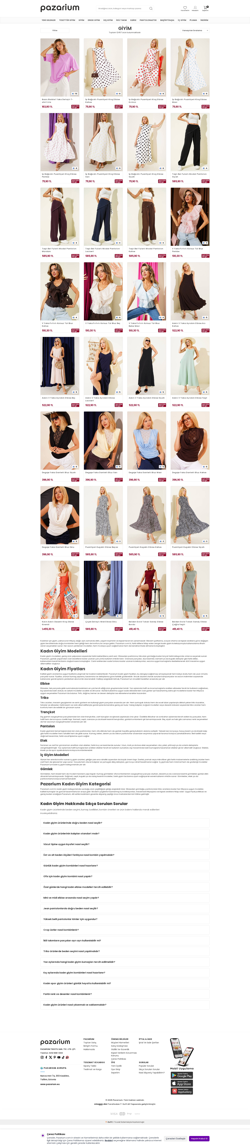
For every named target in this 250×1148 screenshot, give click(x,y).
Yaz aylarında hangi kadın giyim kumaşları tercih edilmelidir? (79, 962)
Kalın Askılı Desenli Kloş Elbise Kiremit (58, 623)
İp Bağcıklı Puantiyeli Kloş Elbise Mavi (189, 101)
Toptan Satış (89, 1042)
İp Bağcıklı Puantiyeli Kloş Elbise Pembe (59, 175)
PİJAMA (193, 20)
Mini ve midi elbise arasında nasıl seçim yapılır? (71, 897)
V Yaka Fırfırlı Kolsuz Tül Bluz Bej (102, 323)
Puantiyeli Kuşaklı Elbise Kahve (145, 547)
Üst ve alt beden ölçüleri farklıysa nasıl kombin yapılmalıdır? (78, 855)
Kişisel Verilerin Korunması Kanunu (124, 1054)
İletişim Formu (90, 1046)
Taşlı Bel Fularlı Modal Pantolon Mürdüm (59, 250)
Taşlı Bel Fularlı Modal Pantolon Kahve (146, 250)
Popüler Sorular (146, 1066)
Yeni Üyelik (116, 1066)
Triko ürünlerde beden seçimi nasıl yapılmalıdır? (71, 951)
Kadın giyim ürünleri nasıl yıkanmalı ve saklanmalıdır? (74, 1004)
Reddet (109, 1140)
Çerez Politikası (118, 1059)
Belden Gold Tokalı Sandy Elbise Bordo (146, 623)
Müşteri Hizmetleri (120, 1042)
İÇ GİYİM (182, 20)
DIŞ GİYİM (108, 20)
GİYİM (81, 20)
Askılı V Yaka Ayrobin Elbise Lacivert (100, 399)
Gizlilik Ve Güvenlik (120, 1049)
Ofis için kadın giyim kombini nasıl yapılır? (67, 876)
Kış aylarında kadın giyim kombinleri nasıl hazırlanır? (74, 972)
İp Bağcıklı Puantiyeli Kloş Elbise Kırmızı (146, 101)
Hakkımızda (89, 1049)
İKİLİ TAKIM (121, 20)
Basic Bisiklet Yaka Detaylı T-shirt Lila (57, 101)
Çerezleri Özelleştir (175, 1138)
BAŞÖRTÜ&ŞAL (167, 20)
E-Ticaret (116, 1122)
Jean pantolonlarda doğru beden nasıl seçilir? (70, 908)
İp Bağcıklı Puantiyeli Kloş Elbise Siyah (146, 175)
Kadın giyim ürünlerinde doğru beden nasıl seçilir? (72, 823)
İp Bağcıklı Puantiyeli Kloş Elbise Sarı (102, 175)
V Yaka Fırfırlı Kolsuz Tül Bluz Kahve (57, 324)
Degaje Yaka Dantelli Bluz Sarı (101, 472)
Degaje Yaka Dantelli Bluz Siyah (59, 472)
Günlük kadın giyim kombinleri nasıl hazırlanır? (70, 865)
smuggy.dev (100, 1104)
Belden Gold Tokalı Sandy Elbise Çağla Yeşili (189, 623)
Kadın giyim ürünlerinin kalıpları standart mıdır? (71, 833)
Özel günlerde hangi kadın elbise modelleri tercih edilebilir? (78, 887)
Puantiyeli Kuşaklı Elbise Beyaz (101, 547)
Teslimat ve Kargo (92, 1069)
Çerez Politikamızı (75, 1140)
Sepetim (115, 1072)
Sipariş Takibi (89, 1066)
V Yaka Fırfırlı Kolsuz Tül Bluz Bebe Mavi (144, 324)
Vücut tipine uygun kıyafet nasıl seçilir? (66, 844)
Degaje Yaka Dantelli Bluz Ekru (58, 547)
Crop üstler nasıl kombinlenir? (61, 930)
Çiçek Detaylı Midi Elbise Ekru (101, 621)
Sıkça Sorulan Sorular (149, 1069)
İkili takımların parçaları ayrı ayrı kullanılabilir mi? (72, 940)
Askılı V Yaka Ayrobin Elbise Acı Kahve (189, 324)
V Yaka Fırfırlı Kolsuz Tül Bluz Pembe (187, 250)
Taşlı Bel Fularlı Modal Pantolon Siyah (189, 175)
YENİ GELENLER (49, 20)
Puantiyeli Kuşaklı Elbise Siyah (188, 547)
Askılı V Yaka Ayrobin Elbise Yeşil (189, 398)
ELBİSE (133, 20)
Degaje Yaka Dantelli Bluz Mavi (145, 472)
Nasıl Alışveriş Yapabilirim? (152, 1072)
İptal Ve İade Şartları (149, 1042)
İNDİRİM (204, 20)
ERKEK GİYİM (94, 20)
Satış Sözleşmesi (119, 1046)
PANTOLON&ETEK (148, 20)
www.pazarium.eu (50, 1084)
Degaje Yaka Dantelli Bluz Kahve (189, 472)
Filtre (55, 30)
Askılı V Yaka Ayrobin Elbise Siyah (147, 398)
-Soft (108, 1122)
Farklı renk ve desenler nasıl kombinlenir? (67, 994)
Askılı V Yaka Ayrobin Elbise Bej (58, 398)
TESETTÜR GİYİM (67, 20)
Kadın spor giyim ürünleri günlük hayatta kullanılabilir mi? (77, 983)
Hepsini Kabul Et (199, 1138)
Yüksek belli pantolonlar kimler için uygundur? (70, 919)
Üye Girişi (115, 1069)
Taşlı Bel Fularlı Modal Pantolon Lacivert (102, 250)
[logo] (59, 8)
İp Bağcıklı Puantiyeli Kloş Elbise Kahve (102, 101)
